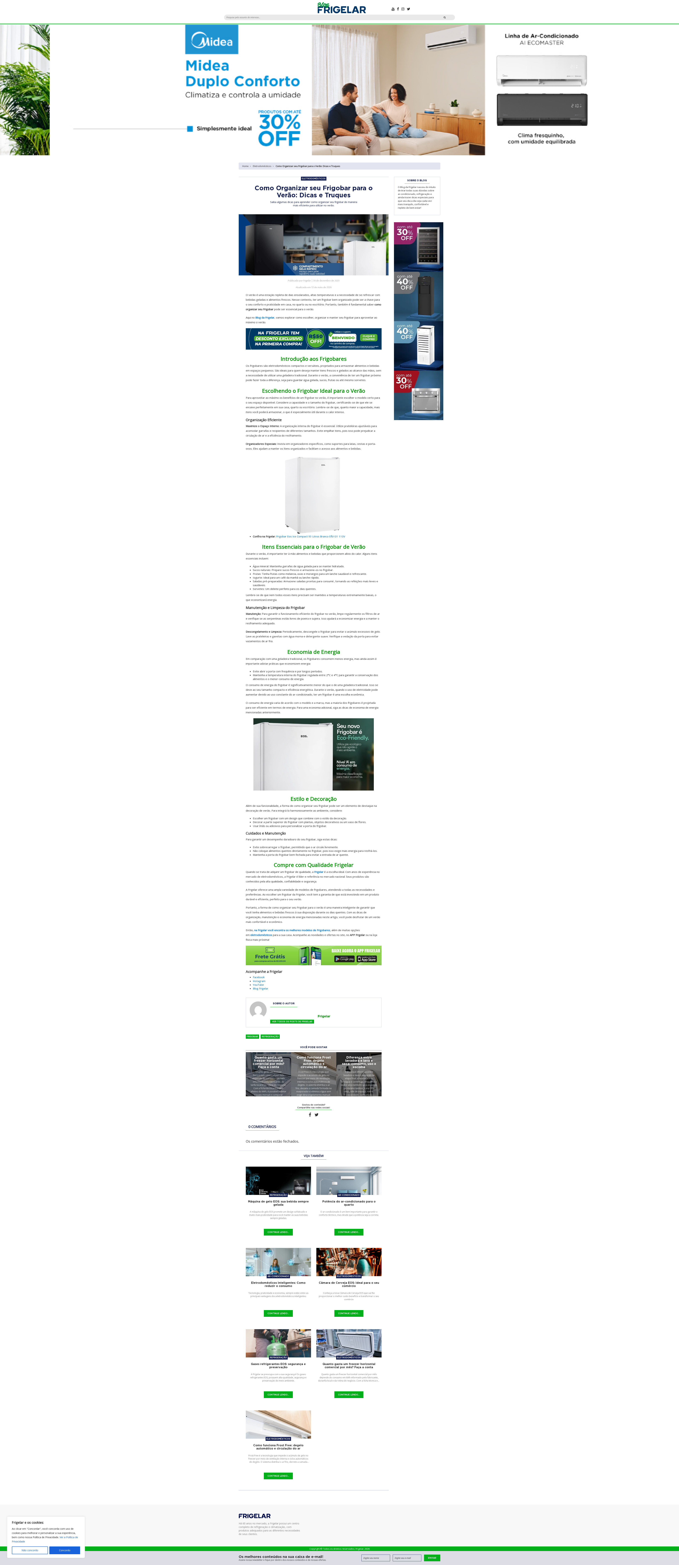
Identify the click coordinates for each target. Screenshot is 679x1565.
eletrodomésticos (261, 935)
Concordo (64, 1550)
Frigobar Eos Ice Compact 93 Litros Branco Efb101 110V (310, 536)
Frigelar (318, 872)
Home (245, 166)
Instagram (259, 981)
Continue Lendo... (278, 1232)
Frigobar (252, 1036)
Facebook (259, 977)
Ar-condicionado (349, 1195)
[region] (46, 1537)
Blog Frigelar (260, 988)
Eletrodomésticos (262, 166)
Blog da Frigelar (264, 317)
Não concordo (30, 1550)
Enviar (432, 1558)
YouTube (258, 984)
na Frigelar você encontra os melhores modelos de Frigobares (292, 930)
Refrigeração (270, 1036)
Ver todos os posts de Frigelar (292, 1021)
